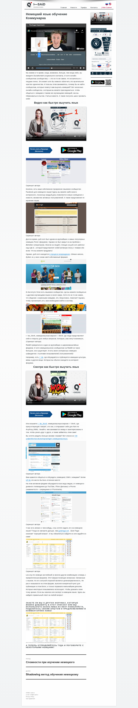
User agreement (30, 698)
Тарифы (84, 7)
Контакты (94, 7)
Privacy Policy (30, 696)
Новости (73, 7)
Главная (64, 7)
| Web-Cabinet (106, 7)
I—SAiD (39, 4)
